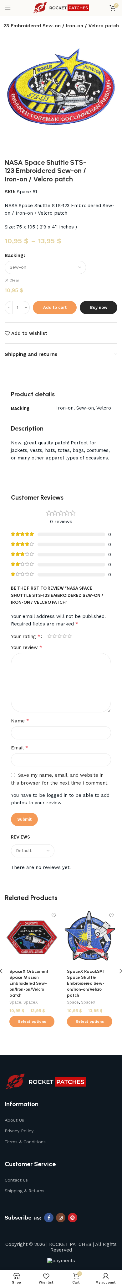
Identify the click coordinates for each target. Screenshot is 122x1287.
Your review (26, 647)
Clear (14, 280)
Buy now (98, 307)
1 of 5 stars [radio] (49, 636)
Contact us (16, 1179)
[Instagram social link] (60, 1217)
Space (15, 1002)
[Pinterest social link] (72, 1217)
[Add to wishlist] (53, 915)
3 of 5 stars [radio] (59, 636)
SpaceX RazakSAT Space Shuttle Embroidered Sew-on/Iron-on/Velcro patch (86, 983)
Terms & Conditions (25, 1141)
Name (20, 721)
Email (19, 748)
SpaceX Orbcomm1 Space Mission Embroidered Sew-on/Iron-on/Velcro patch (28, 983)
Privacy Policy (19, 1130)
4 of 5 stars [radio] (64, 636)
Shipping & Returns (24, 1190)
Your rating (25, 636)
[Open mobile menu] (8, 8)
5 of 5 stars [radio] (69, 636)
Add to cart (55, 307)
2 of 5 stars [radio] (54, 636)
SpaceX (30, 1002)
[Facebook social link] (48, 1217)
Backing (14, 255)
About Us (14, 1120)
